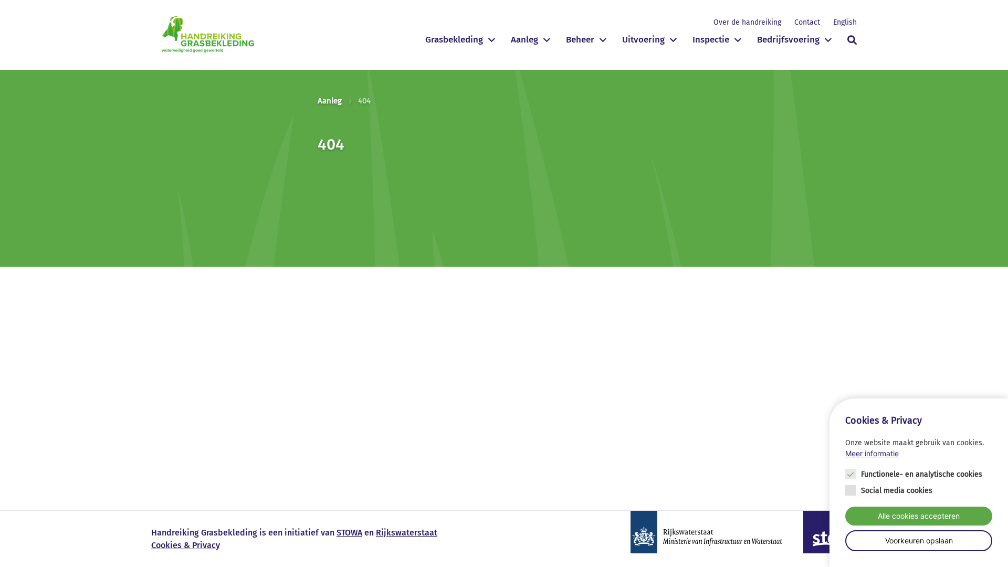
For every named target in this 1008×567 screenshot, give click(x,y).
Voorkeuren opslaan (919, 540)
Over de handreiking (747, 22)
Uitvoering (643, 39)
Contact (807, 22)
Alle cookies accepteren (919, 515)
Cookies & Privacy (185, 545)
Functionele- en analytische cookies (921, 473)
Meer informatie (872, 453)
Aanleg (524, 39)
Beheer (580, 39)
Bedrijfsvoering (788, 39)
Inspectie (710, 39)
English (845, 22)
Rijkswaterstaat (406, 533)
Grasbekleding (454, 39)
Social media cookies (896, 490)
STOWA (349, 533)
